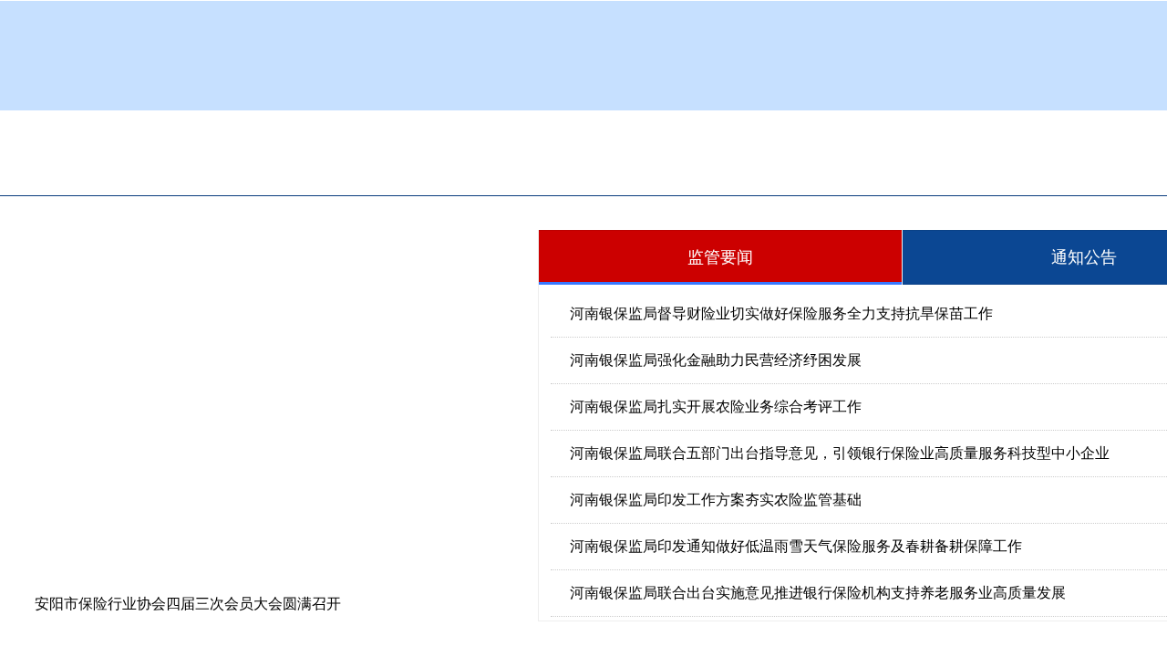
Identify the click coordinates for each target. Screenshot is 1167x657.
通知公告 (1084, 257)
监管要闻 (720, 257)
